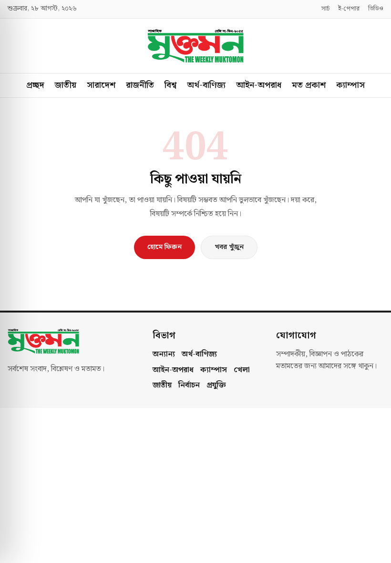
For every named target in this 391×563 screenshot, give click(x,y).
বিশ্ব (170, 85)
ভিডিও (375, 9)
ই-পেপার (349, 9)
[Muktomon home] (195, 46)
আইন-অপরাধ (258, 85)
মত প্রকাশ (309, 85)
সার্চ (325, 9)
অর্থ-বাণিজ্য (206, 85)
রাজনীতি (140, 85)
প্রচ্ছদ (35, 85)
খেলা (242, 370)
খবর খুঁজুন (229, 247)
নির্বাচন (189, 385)
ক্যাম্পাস (350, 85)
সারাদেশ (101, 85)
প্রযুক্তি (216, 385)
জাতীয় (65, 85)
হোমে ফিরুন (164, 247)
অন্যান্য (164, 354)
